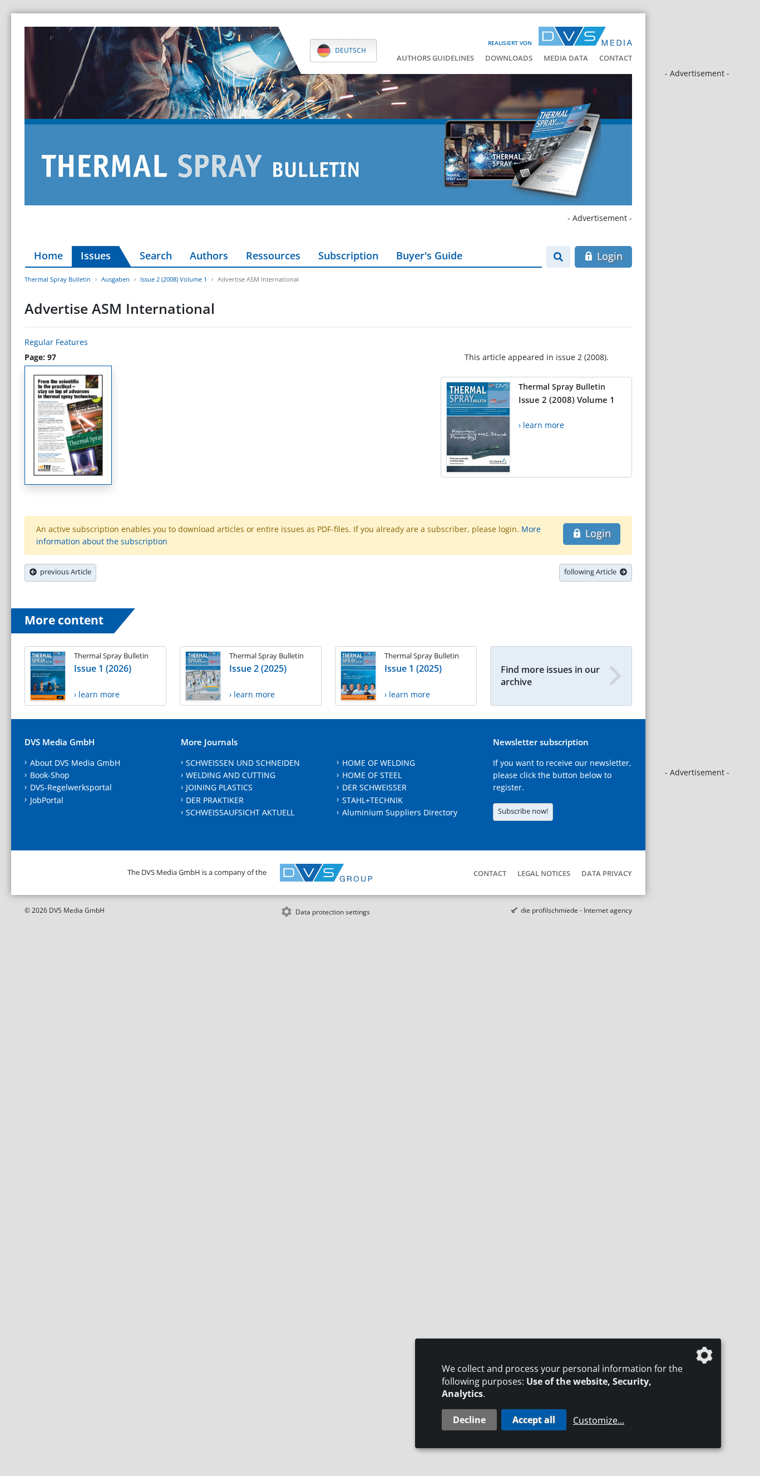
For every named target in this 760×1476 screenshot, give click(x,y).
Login (608, 256)
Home (48, 255)
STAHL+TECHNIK (372, 800)
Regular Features (56, 342)
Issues (96, 255)
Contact (615, 58)
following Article (592, 572)
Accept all (533, 1420)
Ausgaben (115, 279)
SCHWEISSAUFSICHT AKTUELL (240, 812)
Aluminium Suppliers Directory (399, 812)
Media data (566, 58)
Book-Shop (50, 775)
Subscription (348, 255)
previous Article (64, 572)
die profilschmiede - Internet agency (576, 910)
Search (156, 255)
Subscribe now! (523, 811)
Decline (469, 1420)
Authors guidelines (435, 58)
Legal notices (543, 873)
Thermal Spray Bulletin (57, 279)
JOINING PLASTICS (219, 787)
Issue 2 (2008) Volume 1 (173, 279)
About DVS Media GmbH (75, 762)
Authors (209, 255)
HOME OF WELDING (378, 762)
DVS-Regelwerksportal (71, 787)
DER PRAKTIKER (215, 800)
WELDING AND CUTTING (230, 775)
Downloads (508, 58)
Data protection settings (332, 912)
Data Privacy (606, 873)
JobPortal (46, 800)
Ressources (273, 255)
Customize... (598, 1420)
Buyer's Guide (429, 255)
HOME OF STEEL (372, 775)
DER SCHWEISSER (374, 787)
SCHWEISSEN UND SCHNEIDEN (243, 762)
